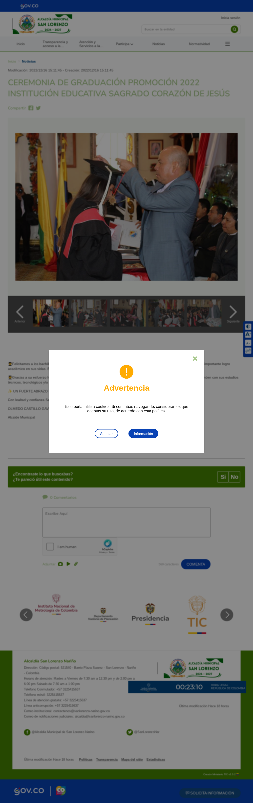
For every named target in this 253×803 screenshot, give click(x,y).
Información (143, 434)
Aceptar (106, 434)
